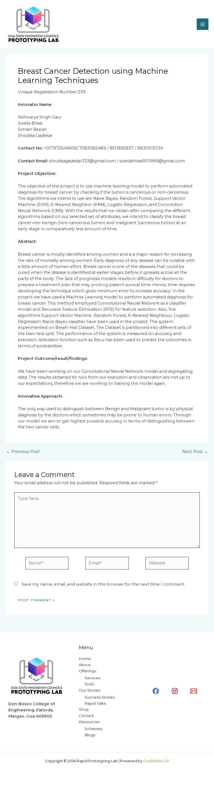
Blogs (89, 735)
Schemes (93, 728)
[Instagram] (174, 691)
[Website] (167, 564)
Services (92, 678)
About (85, 664)
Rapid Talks (95, 703)
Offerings (87, 671)
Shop (84, 709)
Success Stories (99, 697)
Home (85, 658)
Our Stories (89, 690)
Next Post (195, 452)
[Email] (193, 691)
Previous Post (23, 452)
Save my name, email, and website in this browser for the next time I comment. (103, 584)
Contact (86, 715)
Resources (89, 721)
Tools (89, 684)
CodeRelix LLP (156, 761)
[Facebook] (155, 691)
